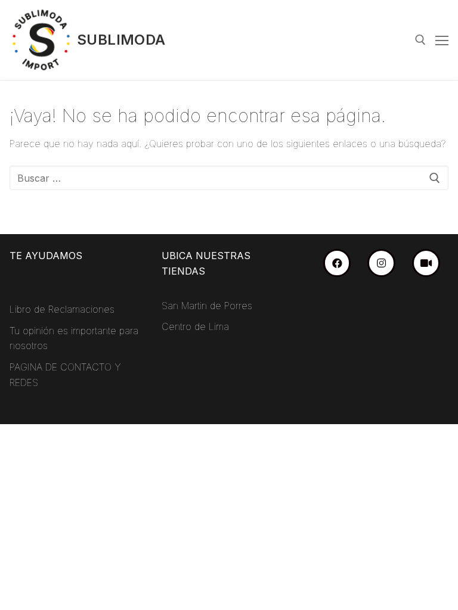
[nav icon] (441, 39)
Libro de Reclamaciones (62, 309)
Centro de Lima (195, 326)
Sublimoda (121, 39)
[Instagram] (381, 263)
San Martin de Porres (207, 306)
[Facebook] (337, 263)
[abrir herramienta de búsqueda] (420, 40)
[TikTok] (426, 263)
